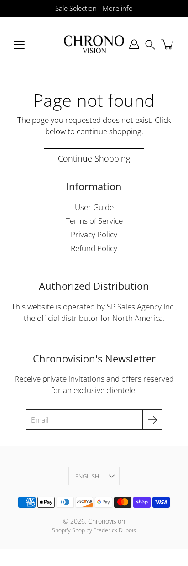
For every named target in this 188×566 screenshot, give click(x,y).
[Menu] (19, 44)
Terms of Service (94, 220)
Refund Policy (94, 248)
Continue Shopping (94, 158)
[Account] (134, 44)
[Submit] (152, 419)
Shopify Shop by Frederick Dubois (94, 530)
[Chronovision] (94, 44)
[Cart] (168, 44)
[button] (150, 44)
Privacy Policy (94, 234)
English (87, 476)
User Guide (94, 207)
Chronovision (106, 521)
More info (118, 8)
